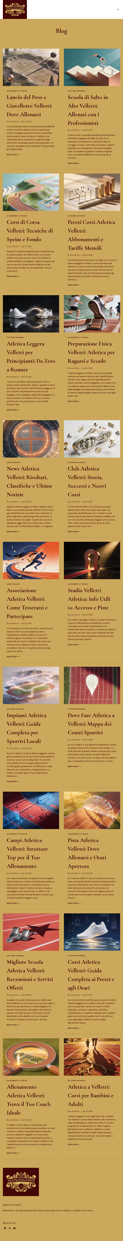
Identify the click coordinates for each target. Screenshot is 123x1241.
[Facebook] (5, 1228)
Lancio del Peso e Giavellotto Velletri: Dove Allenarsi (29, 106)
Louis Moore (14, 122)
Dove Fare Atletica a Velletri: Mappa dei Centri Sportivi (91, 724)
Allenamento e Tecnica (17, 91)
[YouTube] (14, 1228)
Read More (13, 155)
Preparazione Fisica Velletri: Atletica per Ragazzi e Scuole (91, 352)
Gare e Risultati (13, 462)
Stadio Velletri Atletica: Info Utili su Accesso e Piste (89, 599)
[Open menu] (118, 9)
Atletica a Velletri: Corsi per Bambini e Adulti (91, 1095)
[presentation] (31, 67)
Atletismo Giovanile (76, 91)
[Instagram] (10, 1228)
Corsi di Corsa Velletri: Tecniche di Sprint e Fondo (30, 231)
